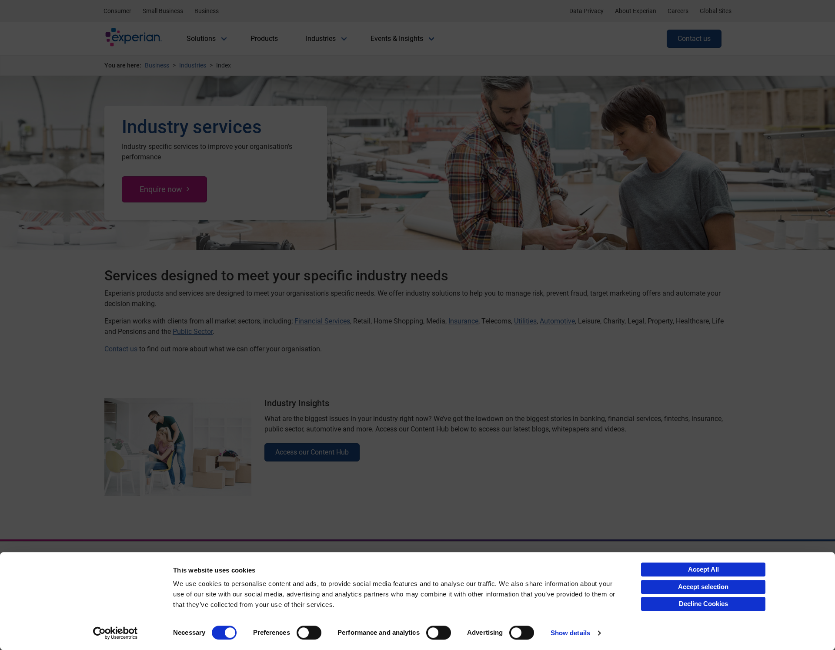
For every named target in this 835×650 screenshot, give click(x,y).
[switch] (309, 633)
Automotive (557, 321)
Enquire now (161, 189)
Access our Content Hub (312, 452)
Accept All (703, 569)
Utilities (525, 321)
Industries (321, 38)
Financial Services (322, 321)
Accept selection (703, 586)
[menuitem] (201, 38)
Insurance (463, 321)
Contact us (694, 38)
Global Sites (715, 10)
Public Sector (193, 331)
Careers (678, 10)
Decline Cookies (703, 603)
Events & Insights (397, 38)
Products (264, 38)
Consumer (117, 10)
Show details (570, 633)
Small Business (163, 10)
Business (206, 10)
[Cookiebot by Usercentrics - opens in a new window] (115, 633)
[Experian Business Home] (133, 39)
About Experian (635, 10)
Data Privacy (586, 10)
